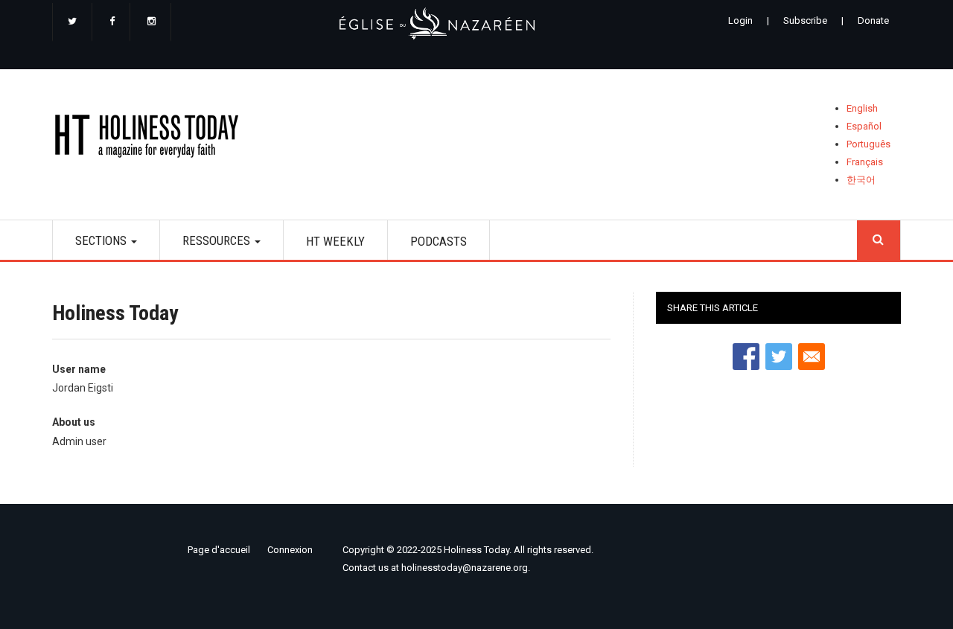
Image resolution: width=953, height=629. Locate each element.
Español (864, 126)
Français (865, 161)
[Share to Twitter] (778, 356)
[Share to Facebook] (746, 356)
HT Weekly (335, 241)
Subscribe (805, 20)
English (862, 108)
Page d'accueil (219, 549)
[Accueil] (151, 138)
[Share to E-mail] (811, 356)
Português (868, 144)
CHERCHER (878, 240)
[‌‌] (72, 22)
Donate (873, 20)
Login (740, 20)
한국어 (861, 179)
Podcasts (438, 241)
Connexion (290, 549)
